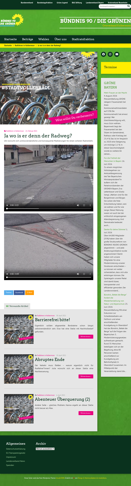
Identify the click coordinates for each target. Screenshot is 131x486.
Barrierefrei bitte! (52, 319)
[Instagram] (110, 54)
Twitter (9, 292)
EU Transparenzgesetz (15, 453)
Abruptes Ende (50, 359)
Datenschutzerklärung (15, 448)
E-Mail (29, 292)
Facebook (19, 292)
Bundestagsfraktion (45, 2)
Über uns (60, 39)
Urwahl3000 (60, 478)
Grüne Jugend (62, 2)
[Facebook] (103, 54)
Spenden (10, 465)
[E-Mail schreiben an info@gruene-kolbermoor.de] (116, 54)
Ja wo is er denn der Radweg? (38, 136)
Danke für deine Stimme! (115, 229)
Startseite (10, 39)
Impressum (11, 457)
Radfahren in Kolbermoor (25, 45)
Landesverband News (15, 461)
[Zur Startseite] (12, 25)
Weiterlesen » (85, 336)
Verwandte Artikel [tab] (18, 306)
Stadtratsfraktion (83, 39)
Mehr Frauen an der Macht (115, 92)
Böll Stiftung (77, 2)
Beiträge (27, 39)
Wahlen (43, 39)
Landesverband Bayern (95, 2)
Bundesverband (27, 2)
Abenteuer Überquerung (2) (62, 399)
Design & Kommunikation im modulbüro (92, 478)
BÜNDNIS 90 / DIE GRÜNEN (95, 21)
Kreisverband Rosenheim (117, 2)
